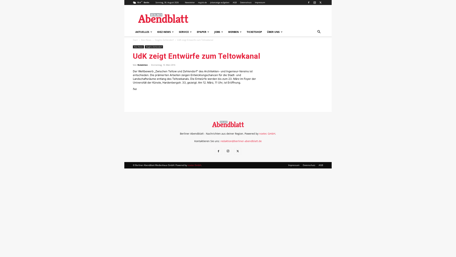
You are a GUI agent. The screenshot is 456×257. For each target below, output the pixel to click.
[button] (319, 32)
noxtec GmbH (267, 133)
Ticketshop (254, 32)
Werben (233, 32)
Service (184, 32)
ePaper (201, 32)
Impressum (260, 2)
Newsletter (190, 2)
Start (135, 39)
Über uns (273, 32)
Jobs (217, 32)
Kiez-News (164, 32)
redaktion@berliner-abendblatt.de (241, 141)
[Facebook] (308, 2)
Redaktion (143, 65)
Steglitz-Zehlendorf (164, 39)
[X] (320, 2)
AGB (235, 2)
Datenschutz (246, 2)
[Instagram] (314, 2)
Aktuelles (142, 32)
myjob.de (202, 2)
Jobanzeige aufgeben (219, 2)
